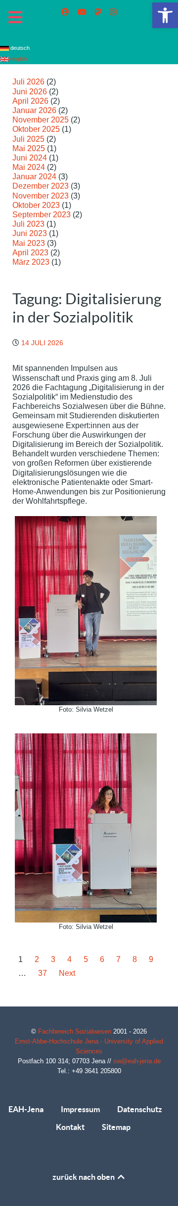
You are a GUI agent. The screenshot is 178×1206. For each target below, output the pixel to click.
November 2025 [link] (40, 120)
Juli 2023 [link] (28, 224)
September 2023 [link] (41, 214)
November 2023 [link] (40, 196)
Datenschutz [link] (139, 1109)
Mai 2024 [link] (28, 167)
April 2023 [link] (30, 252)
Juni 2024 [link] (29, 158)
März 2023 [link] (30, 262)
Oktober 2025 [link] (36, 129)
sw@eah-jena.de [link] (137, 1061)
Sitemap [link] (116, 1127)
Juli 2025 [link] (28, 139)
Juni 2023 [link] (29, 233)
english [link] (18, 59)
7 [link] (118, 959)
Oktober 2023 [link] (36, 205)
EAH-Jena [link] (26, 1109)
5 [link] (86, 959)
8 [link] (135, 959)
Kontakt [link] (70, 1127)
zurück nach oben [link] (84, 1176)
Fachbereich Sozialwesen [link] (75, 1031)
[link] (165, 15)
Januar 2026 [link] (34, 110)
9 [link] (151, 959)
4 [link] (69, 959)
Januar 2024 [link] (34, 176)
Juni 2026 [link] (29, 91)
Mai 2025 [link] (28, 148)
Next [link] (67, 973)
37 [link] (42, 973)
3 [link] (53, 959)
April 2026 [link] (30, 101)
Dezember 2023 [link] (40, 186)
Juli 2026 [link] (28, 82)
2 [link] (37, 959)
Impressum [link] (80, 1109)
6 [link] (102, 959)
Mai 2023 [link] (28, 243)
